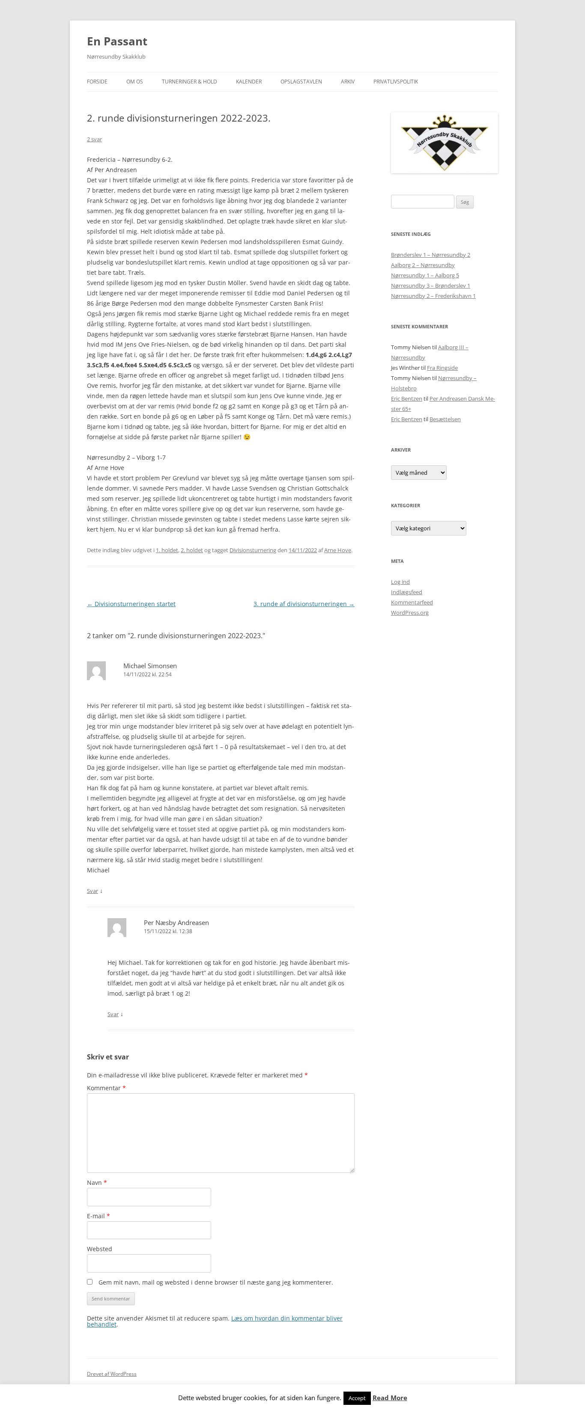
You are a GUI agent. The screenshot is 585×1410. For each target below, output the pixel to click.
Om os (134, 81)
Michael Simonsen (150, 665)
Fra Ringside (442, 368)
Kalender (249, 81)
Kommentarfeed (412, 602)
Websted (99, 1249)
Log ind (400, 582)
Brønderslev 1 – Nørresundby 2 (430, 255)
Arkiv (348, 81)
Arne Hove (337, 550)
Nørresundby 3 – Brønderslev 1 (430, 285)
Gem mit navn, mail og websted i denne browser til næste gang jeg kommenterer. (215, 1282)
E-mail (98, 1216)
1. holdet (167, 550)
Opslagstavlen (301, 81)
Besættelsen (445, 419)
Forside (97, 81)
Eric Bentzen (406, 398)
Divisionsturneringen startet (131, 604)
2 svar (94, 139)
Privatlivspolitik (395, 81)
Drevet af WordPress (112, 1373)
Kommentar (106, 1088)
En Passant (117, 41)
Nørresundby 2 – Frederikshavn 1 (433, 296)
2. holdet (192, 550)
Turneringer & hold (189, 81)
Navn (97, 1182)
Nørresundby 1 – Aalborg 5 (425, 275)
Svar (92, 891)
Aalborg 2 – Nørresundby (423, 265)
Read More (390, 1398)
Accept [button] (357, 1398)
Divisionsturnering (253, 550)
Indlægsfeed (406, 592)
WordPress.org (410, 612)
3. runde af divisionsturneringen (304, 604)
